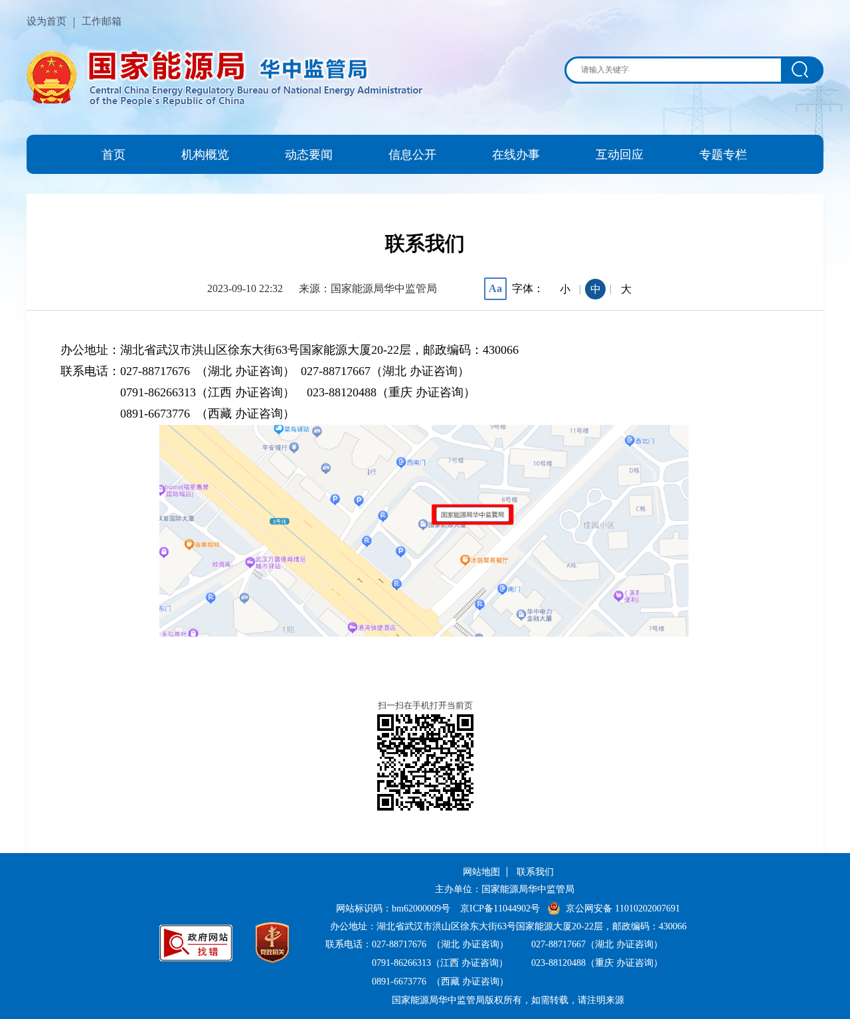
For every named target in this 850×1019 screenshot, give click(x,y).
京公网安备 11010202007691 (623, 908)
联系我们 (535, 872)
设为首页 (46, 21)
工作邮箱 (102, 21)
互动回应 (619, 154)
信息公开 (412, 154)
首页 (114, 154)
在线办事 (516, 154)
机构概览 (205, 154)
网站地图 (481, 872)
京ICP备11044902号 (500, 908)
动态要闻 (309, 154)
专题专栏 (723, 154)
